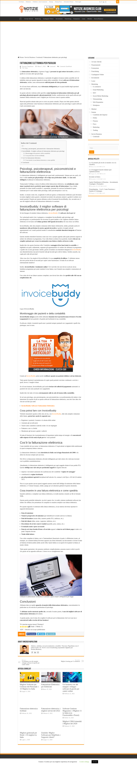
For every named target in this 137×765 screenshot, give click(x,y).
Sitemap (51, 1)
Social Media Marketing (100, 96)
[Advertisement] (68, 37)
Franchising (68, 19)
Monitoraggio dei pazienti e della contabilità (37, 153)
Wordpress (96, 105)
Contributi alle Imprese (100, 115)
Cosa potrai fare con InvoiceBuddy (34, 155)
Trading (95, 130)
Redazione (28, 1)
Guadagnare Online (48, 19)
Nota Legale (78, 1)
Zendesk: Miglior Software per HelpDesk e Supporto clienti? (50, 735)
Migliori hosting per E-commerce (70, 660)
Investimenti (59, 19)
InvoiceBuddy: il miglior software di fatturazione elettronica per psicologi (43, 151)
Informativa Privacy (68, 1)
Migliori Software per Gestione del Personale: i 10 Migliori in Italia (29, 686)
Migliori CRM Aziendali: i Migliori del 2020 (72, 722)
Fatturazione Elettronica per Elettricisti (50, 685)
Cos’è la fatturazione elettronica (31, 158)
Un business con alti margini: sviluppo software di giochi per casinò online (31, 662)
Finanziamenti (95, 65)
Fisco (94, 124)
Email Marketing (98, 90)
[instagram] (105, 2)
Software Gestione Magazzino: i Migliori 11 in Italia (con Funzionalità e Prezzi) (72, 712)
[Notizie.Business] (28, 9)
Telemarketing (97, 99)
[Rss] (100, 2)
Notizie (93, 112)
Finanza (95, 121)
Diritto (95, 118)
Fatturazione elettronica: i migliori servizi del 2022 (50, 710)
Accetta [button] (95, 761)
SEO (94, 93)
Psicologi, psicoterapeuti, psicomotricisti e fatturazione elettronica (41, 148)
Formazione (76, 19)
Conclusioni (25, 162)
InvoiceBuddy (53, 213)
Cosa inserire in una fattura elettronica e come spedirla (40, 160)
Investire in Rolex (94, 177)
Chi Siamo (21, 1)
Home (20, 18)
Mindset (89, 19)
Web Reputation (98, 102)
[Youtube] (103, 2)
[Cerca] (117, 1)
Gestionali (39, 57)
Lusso (83, 19)
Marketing (38, 19)
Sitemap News (58, 1)
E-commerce (97, 87)
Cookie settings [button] (84, 761)
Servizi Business (98, 19)
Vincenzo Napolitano (27, 66)
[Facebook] (101, 2)
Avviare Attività (28, 19)
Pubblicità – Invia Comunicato (40, 1)
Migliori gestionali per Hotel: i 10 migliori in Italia (28, 735)
